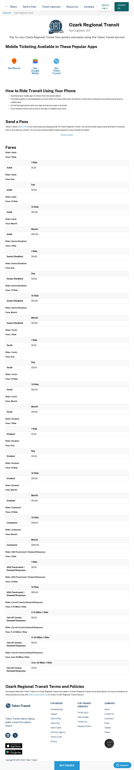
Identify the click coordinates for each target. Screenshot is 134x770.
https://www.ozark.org (38, 695)
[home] (6, 6)
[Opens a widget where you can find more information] (122, 765)
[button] (14, 6)
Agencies (7, 13)
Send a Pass (23, 127)
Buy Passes (67, 765)
